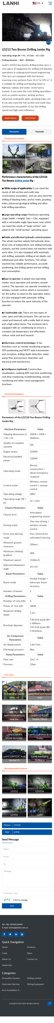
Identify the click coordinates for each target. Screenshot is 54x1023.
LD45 (40, 815)
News (29, 953)
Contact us (32, 959)
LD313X (40, 791)
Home (4, 947)
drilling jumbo (22, 181)
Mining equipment (35, 984)
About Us (6, 959)
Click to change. (20, 900)
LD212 (14, 791)
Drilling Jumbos (34, 978)
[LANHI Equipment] (16, 3)
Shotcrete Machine (11, 984)
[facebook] (4, 934)
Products (31, 947)
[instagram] (22, 934)
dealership (7, 965)
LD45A (14, 815)
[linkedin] (16, 934)
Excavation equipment (12, 978)
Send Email (30, 118)
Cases (4, 953)
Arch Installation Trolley (12, 990)
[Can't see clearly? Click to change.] (7, 899)
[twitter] (10, 934)
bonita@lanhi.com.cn (18, 928)
